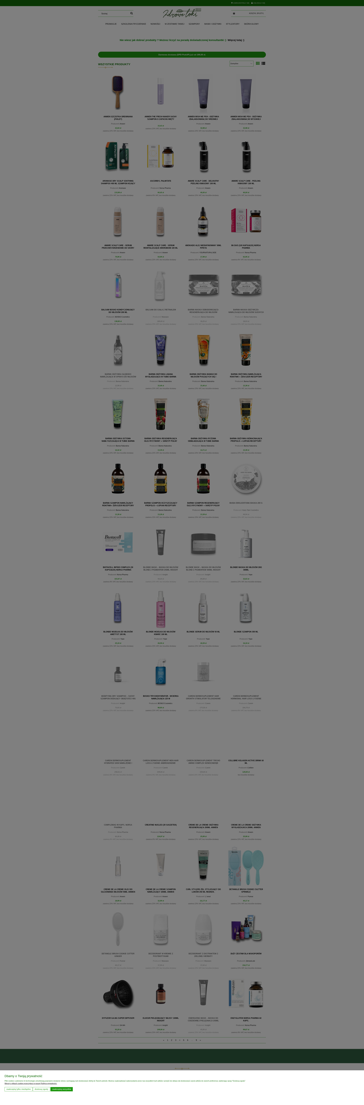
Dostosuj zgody (41, 1089)
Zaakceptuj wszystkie (61, 1089)
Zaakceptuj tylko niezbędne (18, 1089)
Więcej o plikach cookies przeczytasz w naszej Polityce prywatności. (31, 1084)
